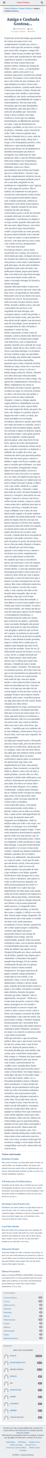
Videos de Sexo (16, 1445)
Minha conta (34, 1448)
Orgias (23, 1335)
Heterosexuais (23, 1320)
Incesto (23, 1323)
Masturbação (23, 1331)
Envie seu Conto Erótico (16, 1448)
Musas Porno (30, 1445)
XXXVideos (10, 1442)
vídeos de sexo (35, 127)
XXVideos (22, 1442)
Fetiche (23, 1316)
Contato (23, 1450)
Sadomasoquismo (23, 1338)
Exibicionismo (23, 1305)
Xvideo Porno (34, 1442)
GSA (31, 29)
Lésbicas (23, 1327)
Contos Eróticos (23, 2)
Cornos (23, 1301)
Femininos (23, 1312)
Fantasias (23, 1309)
